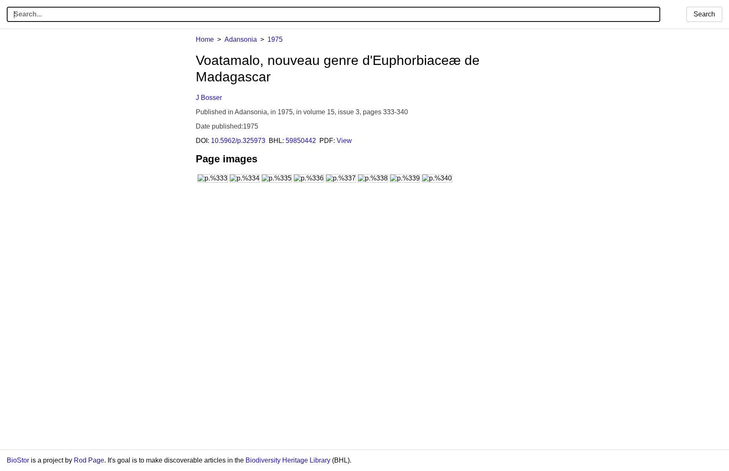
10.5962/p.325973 (238, 140)
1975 (275, 39)
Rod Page (89, 460)
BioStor (18, 460)
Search (704, 14)
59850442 (301, 140)
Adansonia (240, 39)
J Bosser (209, 97)
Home (205, 39)
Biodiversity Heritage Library (288, 460)
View (344, 140)
